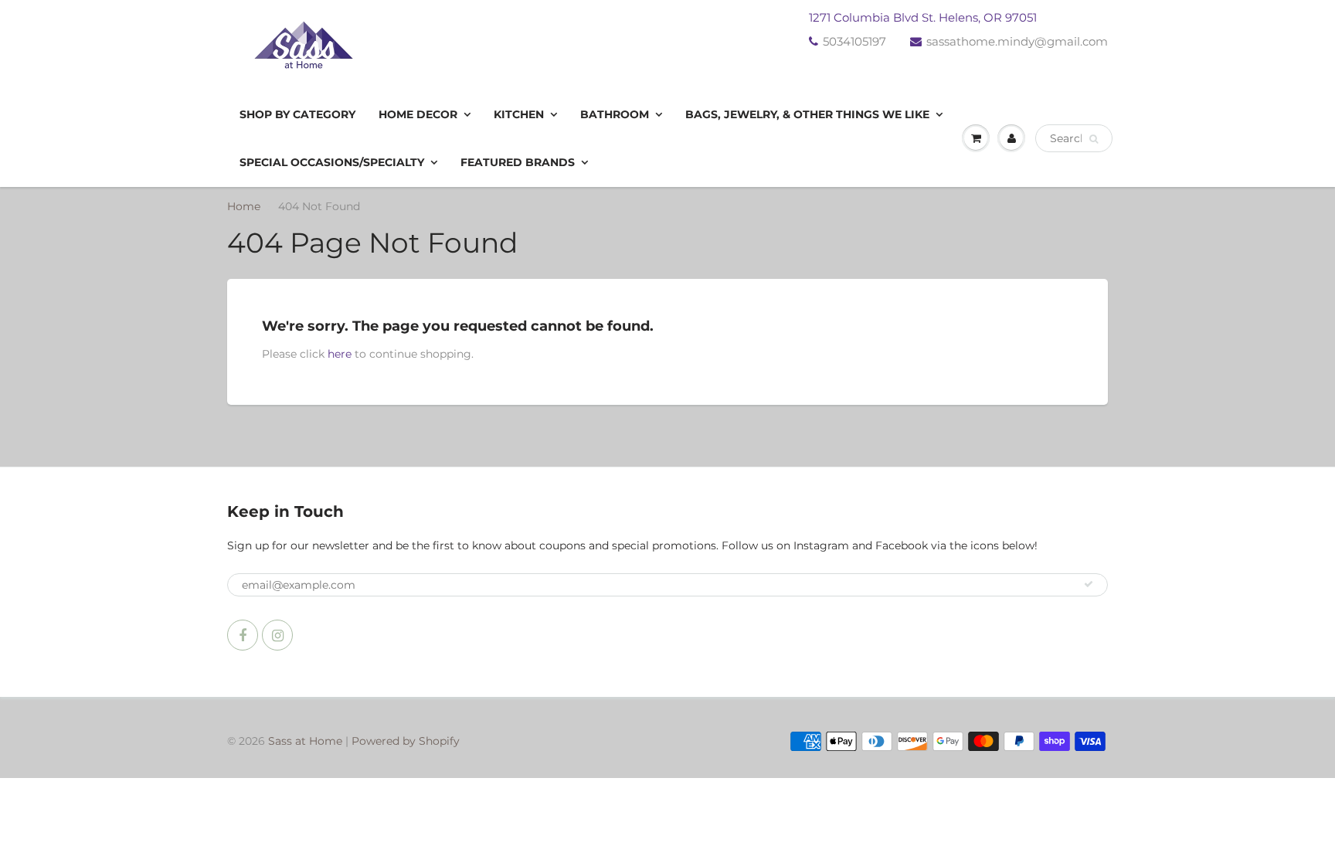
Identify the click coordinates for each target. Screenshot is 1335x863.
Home (243, 206)
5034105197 (854, 41)
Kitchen (519, 114)
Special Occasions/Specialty (331, 162)
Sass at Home (305, 741)
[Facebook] (242, 635)
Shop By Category (297, 114)
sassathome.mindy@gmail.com (1017, 41)
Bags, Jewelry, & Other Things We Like (807, 114)
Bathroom (614, 114)
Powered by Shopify (406, 741)
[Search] (1094, 139)
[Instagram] (277, 635)
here (340, 354)
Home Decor (418, 114)
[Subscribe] (1088, 584)
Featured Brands (517, 162)
